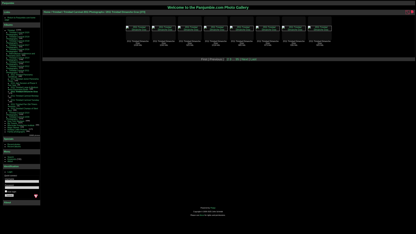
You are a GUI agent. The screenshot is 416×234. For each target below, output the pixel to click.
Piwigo (212, 208)
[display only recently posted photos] (37, 25)
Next (244, 59)
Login (10, 172)
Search (10, 157)
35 (237, 59)
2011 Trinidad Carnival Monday (25, 96)
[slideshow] (412, 12)
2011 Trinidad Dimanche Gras (24, 92)
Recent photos (13, 144)
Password (9, 185)
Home (47, 12)
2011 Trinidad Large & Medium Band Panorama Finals (23, 88)
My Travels (12, 123)
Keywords (11, 159)
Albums (8, 24)
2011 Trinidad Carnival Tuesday (25, 100)
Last (253, 59)
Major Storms (13, 127)
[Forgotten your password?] (35, 196)
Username (9, 179)
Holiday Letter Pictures (17, 130)
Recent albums (14, 146)
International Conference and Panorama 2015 (20, 54)
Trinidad (11, 30)
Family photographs (16, 132)
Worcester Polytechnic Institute (20, 125)
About (10, 161)
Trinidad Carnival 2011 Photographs (84, 12)
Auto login (11, 192)
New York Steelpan (15, 121)
